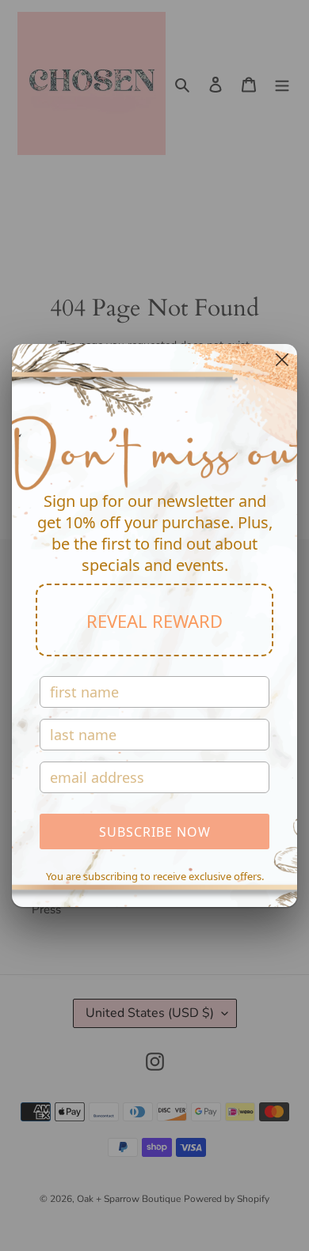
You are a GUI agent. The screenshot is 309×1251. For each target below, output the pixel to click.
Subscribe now (155, 832)
